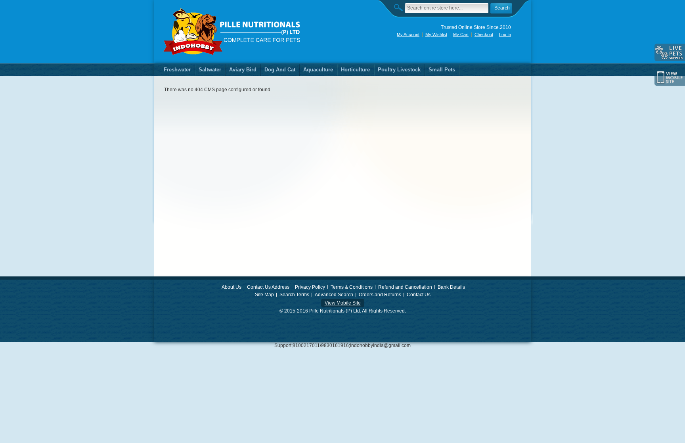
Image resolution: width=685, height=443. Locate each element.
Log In (505, 34)
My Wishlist (436, 34)
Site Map (264, 294)
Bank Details (451, 287)
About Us (231, 287)
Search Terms (294, 294)
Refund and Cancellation (405, 287)
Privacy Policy (310, 287)
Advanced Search (334, 294)
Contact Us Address (268, 287)
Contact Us (419, 294)
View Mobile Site (343, 303)
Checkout (484, 34)
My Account (408, 34)
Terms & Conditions (352, 287)
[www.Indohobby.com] (232, 32)
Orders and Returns (380, 294)
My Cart (461, 34)
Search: (400, 7)
